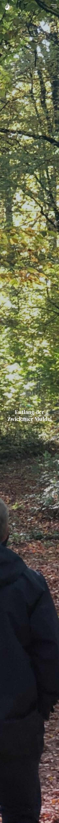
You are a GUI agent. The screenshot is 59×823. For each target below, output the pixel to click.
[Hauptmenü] (54, 6)
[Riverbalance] (7, 6)
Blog (28, 405)
